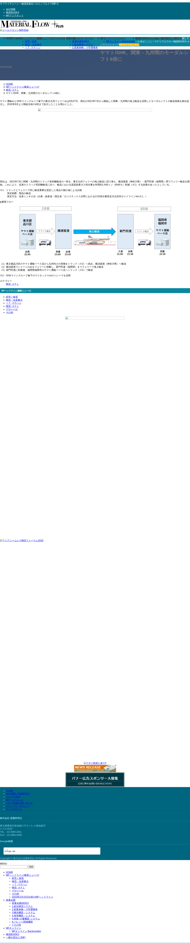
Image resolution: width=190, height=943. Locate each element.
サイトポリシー (14, 809)
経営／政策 (31, 41)
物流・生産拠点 (33, 44)
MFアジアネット (15, 15)
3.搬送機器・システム (23, 912)
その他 (9, 312)
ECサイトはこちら (129, 44)
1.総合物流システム (82, 44)
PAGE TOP (183, 911)
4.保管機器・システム (23, 915)
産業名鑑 (10, 900)
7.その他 (16, 925)
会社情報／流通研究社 (18, 793)
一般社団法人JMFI (15, 937)
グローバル (12, 309)
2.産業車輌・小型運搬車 (85, 47)
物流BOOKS (12, 12)
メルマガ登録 (13, 797)
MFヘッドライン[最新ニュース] (22, 875)
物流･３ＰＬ (12, 284)
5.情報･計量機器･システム (26, 918)
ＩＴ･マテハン (32, 47)
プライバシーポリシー (18, 806)
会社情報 (10, 9)
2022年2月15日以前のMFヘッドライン (32, 897)
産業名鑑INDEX (80, 41)
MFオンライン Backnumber (120, 41)
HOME (9, 791)
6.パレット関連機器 (22, 922)
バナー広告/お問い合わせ (19, 803)
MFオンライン (13, 928)
